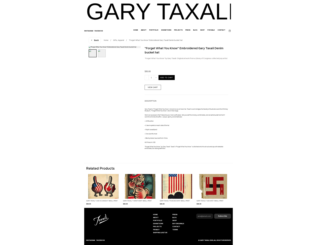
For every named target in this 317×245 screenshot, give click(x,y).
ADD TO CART (166, 78)
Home (106, 40)
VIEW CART (153, 87)
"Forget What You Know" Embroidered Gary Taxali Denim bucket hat (156, 40)
